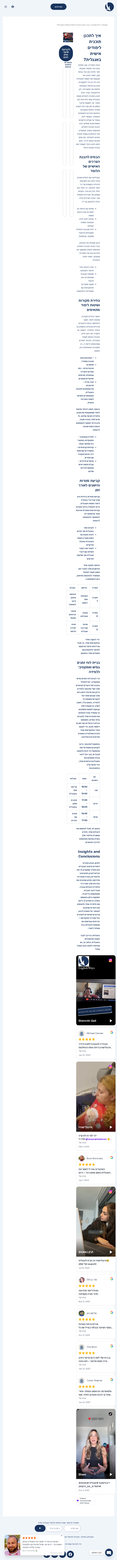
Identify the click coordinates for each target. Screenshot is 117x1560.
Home (105, 25)
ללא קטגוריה (95, 25)
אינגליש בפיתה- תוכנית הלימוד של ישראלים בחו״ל (72, 1537)
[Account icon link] (12, 6)
